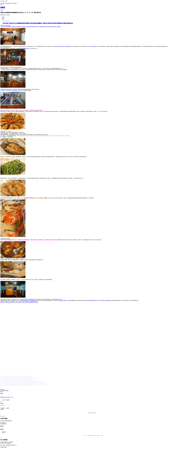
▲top (1, 401)
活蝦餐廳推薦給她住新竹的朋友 (93, 300)
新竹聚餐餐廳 (12, 26)
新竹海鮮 (36, 26)
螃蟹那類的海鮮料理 (26, 48)
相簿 (3, 16)
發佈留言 (2, 409)
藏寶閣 (2, 7)
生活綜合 (8, 14)
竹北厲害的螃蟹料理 (107, 300)
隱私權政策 (97, 435)
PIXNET (85, 435)
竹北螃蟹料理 (58, 26)
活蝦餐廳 (8, 26)
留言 (8, 397)
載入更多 (2, 403)
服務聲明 (101, 435)
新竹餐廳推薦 (32, 26)
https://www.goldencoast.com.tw (5, 47)
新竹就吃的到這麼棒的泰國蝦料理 (61, 300)
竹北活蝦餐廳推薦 (41, 26)
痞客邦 (6, 397)
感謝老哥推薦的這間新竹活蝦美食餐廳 (28, 300)
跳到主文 (1, 10)
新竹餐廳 (5, 26)
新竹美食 (2, 26)
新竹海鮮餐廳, (17, 26)
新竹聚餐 (8, 25)
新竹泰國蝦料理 (53, 26)
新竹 (58, 46)
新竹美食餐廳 (27, 26)
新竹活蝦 (5, 25)
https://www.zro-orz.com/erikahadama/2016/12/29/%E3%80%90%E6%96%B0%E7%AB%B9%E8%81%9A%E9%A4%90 (19, 302)
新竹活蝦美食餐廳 (47, 26)
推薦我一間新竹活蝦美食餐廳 (66, 46)
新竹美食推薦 (22, 26)
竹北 (2, 48)
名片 (3, 19)
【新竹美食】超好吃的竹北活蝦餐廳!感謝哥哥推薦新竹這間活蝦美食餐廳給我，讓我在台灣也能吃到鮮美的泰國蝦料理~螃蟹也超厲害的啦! (37, 23)
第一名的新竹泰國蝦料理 (92, 46)
